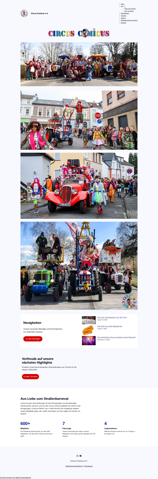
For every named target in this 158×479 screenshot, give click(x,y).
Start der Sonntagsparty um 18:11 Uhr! (112, 317)
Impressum (88, 466)
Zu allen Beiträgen (33, 339)
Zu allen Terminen (30, 377)
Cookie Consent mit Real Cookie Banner (15, 478)
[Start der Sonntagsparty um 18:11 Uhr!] (89, 320)
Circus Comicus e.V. (39, 13)
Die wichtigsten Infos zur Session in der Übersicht (116, 337)
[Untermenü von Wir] (124, 6)
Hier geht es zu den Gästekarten (109, 326)
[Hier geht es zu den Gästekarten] (89, 330)
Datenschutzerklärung (74, 466)
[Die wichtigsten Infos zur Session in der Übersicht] (89, 341)
